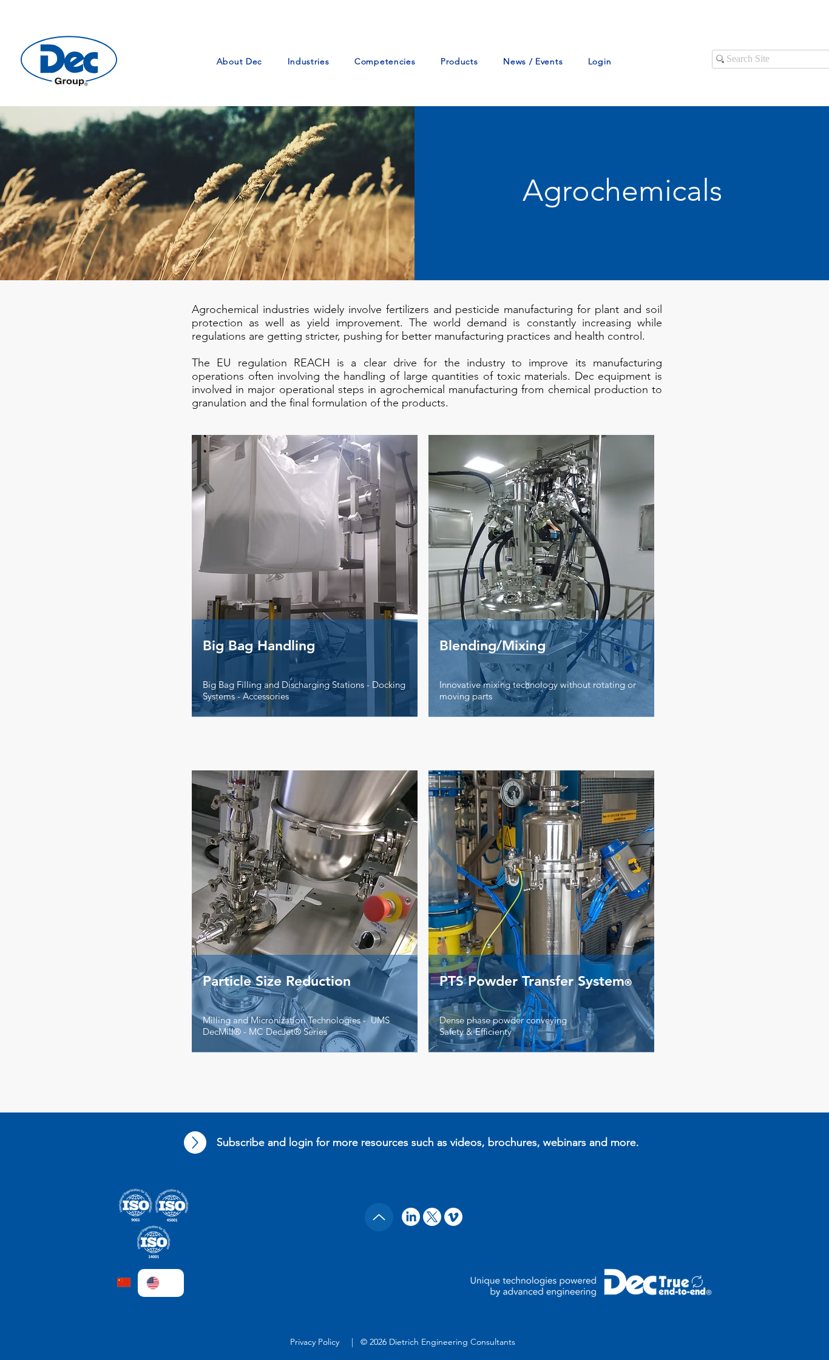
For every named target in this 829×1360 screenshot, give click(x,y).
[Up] (195, 1142)
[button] (239, 61)
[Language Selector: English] (161, 1283)
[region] (304, 596)
